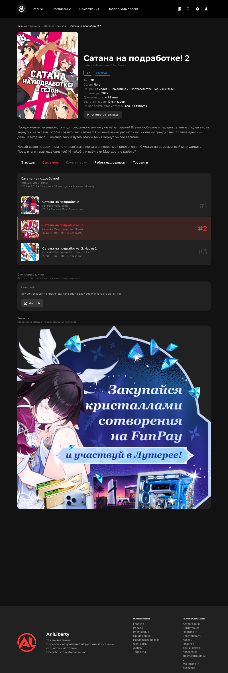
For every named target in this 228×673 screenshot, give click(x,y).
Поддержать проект (146, 639)
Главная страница (28, 26)
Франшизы (140, 643)
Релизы (138, 627)
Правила (188, 643)
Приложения (141, 635)
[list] (114, 228)
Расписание (141, 631)
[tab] (27, 162)
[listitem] (114, 205)
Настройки (190, 631)
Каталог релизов (55, 26)
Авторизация (191, 623)
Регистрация (191, 627)
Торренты (139, 651)
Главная (138, 623)
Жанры (137, 647)
